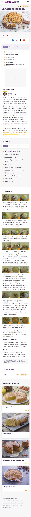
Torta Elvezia (8, 125)
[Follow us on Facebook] (13, 40)
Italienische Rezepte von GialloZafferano (12, 2)
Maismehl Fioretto (10, 154)
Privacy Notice (6, 503)
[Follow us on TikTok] (20, 40)
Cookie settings (6, 505)
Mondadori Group (7, 507)
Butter (6, 160)
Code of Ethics (19, 505)
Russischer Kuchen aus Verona (13, 460)
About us (15, 500)
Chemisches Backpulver (12, 176)
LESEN (26, 410)
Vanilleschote (9, 178)
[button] (23, 346)
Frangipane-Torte (9, 407)
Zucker (7, 164)
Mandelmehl (8, 157)
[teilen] (3, 35)
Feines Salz (8, 181)
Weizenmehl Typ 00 (10, 151)
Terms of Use (20, 500)
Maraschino (8, 173)
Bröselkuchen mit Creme (10, 132)
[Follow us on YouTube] (24, 40)
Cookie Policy (20, 503)
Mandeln (7, 170)
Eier (6, 167)
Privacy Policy (13, 503)
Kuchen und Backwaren (7, 6)
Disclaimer (13, 505)
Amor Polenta (7, 433)
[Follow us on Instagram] (16, 40)
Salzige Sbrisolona (9, 486)
